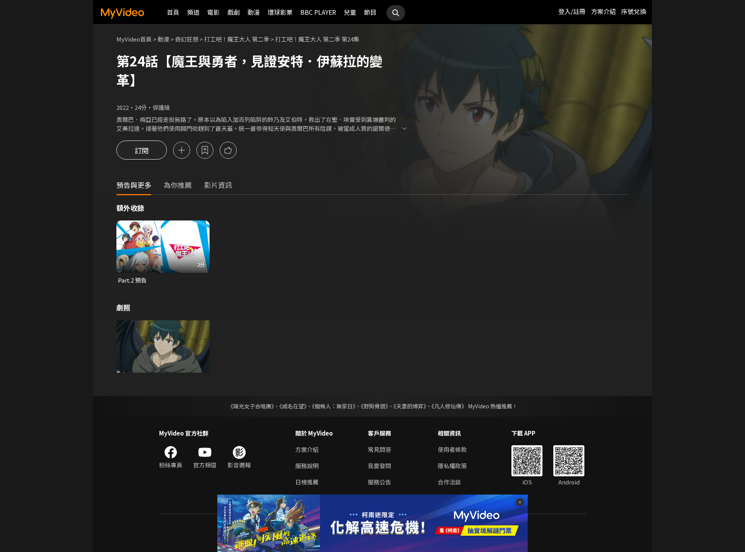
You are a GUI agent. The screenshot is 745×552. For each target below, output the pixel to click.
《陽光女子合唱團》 (251, 406)
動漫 (254, 12)
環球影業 (280, 12)
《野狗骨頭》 (374, 406)
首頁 (173, 12)
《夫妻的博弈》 (409, 406)
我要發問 (379, 466)
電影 (213, 12)
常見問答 (379, 449)
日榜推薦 (307, 482)
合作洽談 (449, 482)
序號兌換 (633, 11)
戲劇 (233, 12)
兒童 (350, 12)
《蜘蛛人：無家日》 (333, 406)
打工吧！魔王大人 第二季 (236, 39)
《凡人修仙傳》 (449, 406)
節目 (370, 12)
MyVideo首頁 (134, 39)
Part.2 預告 (132, 280)
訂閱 (142, 150)
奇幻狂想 (186, 39)
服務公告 (379, 482)
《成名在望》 (293, 406)
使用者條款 (452, 449)
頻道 (193, 12)
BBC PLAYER (318, 12)
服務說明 (307, 466)
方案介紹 (603, 11)
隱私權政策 (452, 466)
